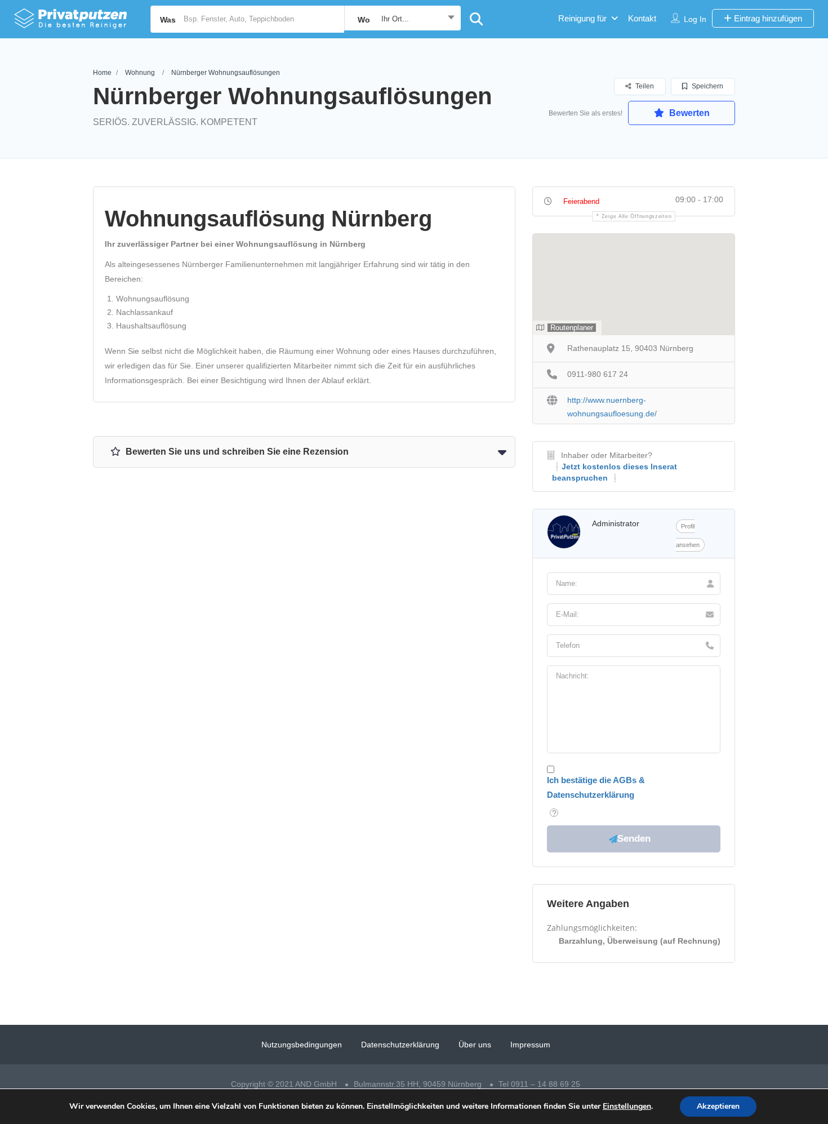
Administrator (615, 523)
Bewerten (688, 113)
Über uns (474, 1044)
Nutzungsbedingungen (301, 1044)
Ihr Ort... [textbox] (395, 19)
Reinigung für (582, 18)
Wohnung (140, 73)
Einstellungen (627, 1106)
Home (102, 73)
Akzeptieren (718, 1106)
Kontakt (642, 18)
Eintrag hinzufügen (767, 18)
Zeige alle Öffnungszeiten (637, 216)
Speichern (706, 86)
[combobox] (402, 19)
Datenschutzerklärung (400, 1044)
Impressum (530, 1044)
